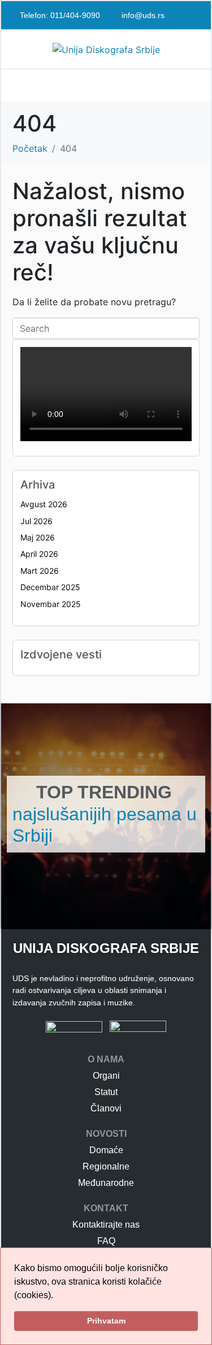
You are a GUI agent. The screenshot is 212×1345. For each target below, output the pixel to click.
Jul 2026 (36, 521)
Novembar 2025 (50, 604)
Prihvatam (106, 1320)
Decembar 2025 (50, 587)
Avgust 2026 (43, 504)
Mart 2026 (39, 570)
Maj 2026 (37, 537)
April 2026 (39, 554)
